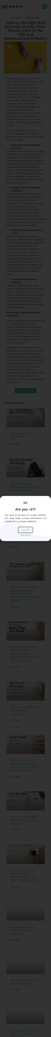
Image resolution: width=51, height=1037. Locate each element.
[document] (25, 518)
